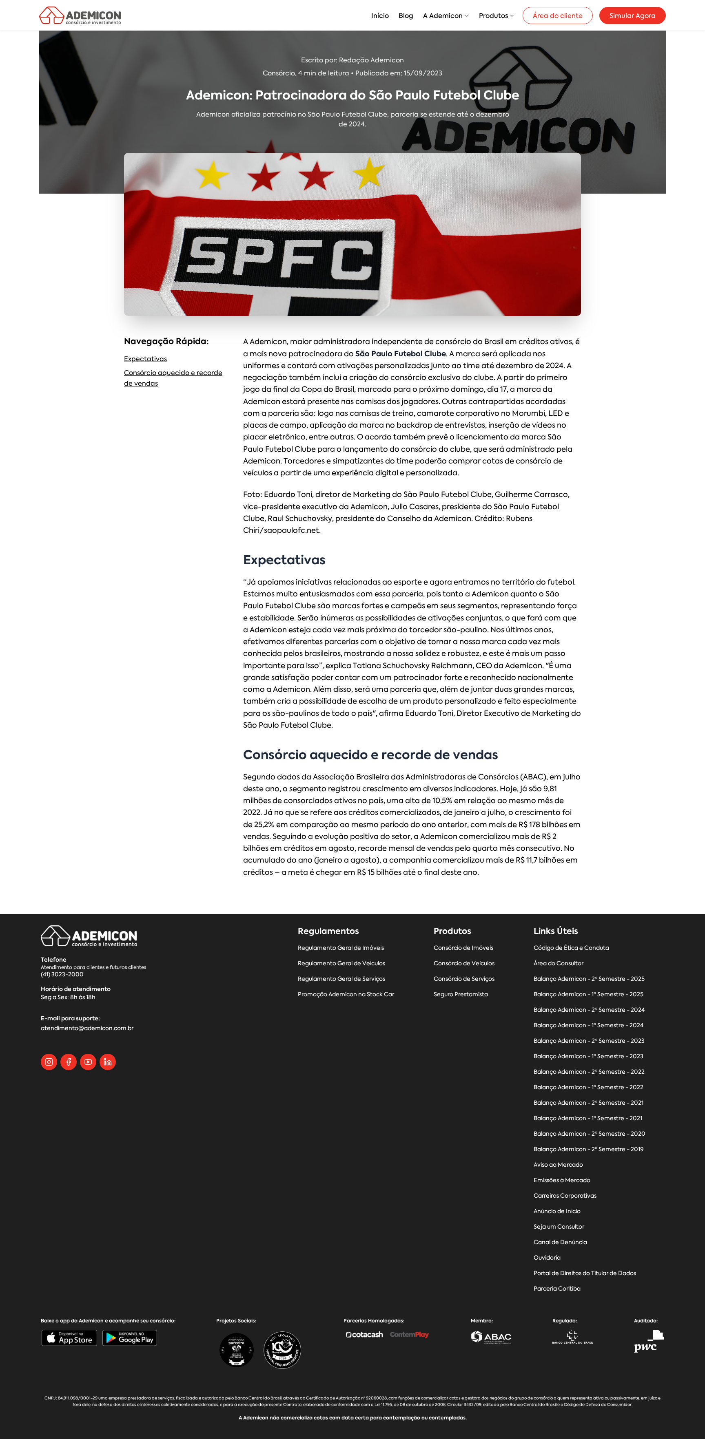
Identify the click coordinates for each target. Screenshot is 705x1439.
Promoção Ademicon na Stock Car (346, 994)
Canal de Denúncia (560, 1242)
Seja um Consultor (559, 1227)
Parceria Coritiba (557, 1289)
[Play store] (129, 1338)
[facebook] (68, 1062)
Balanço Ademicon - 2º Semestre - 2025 (589, 979)
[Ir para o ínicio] (80, 15)
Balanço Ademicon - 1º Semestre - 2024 (588, 1025)
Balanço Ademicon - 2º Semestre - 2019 (589, 1149)
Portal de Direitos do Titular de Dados (585, 1273)
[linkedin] (108, 1062)
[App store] (69, 1338)
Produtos (493, 15)
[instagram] (49, 1062)
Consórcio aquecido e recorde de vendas (173, 378)
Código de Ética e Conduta (571, 948)
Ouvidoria (547, 1258)
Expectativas (145, 359)
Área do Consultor (558, 963)
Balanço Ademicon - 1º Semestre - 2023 (588, 1056)
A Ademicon (443, 15)
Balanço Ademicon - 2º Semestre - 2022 (589, 1072)
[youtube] (88, 1062)
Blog (406, 15)
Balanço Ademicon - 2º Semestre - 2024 (589, 1010)
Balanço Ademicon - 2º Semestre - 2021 (588, 1103)
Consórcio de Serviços (464, 979)
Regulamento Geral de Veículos (341, 963)
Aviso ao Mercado (558, 1165)
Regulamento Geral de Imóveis (341, 948)
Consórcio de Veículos (464, 963)
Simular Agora (633, 15)
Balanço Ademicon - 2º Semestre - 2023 (589, 1041)
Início (380, 15)
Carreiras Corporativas (565, 1196)
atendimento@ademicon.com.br (87, 1028)
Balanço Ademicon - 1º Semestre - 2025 (588, 994)
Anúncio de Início (557, 1211)
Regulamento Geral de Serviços (341, 979)
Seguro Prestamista (461, 994)
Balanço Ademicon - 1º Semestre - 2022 (588, 1087)
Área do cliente (558, 15)
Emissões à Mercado (562, 1180)
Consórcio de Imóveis (463, 948)
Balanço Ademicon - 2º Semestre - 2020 (589, 1134)
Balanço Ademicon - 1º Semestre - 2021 (588, 1118)
